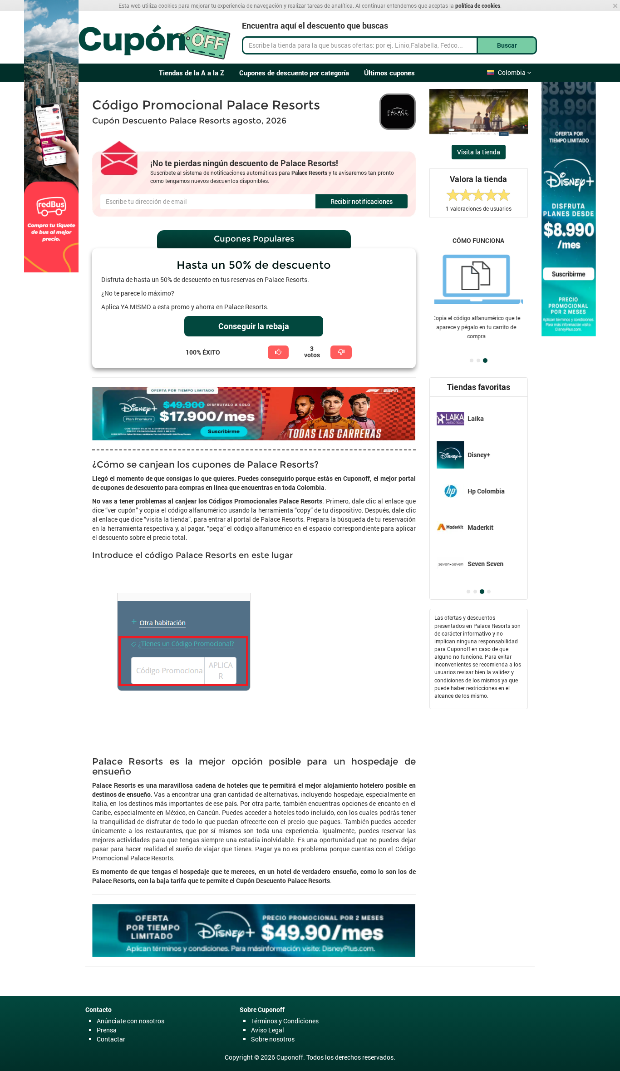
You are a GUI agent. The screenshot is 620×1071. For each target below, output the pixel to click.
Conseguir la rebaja (253, 326)
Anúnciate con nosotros (130, 1021)
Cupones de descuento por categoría (294, 72)
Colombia (512, 72)
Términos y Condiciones (285, 1021)
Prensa (107, 1030)
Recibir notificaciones (361, 201)
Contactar (111, 1039)
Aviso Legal (267, 1030)
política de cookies (477, 5)
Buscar (507, 45)
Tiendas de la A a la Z (191, 72)
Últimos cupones (389, 72)
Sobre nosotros (273, 1039)
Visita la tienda (478, 152)
